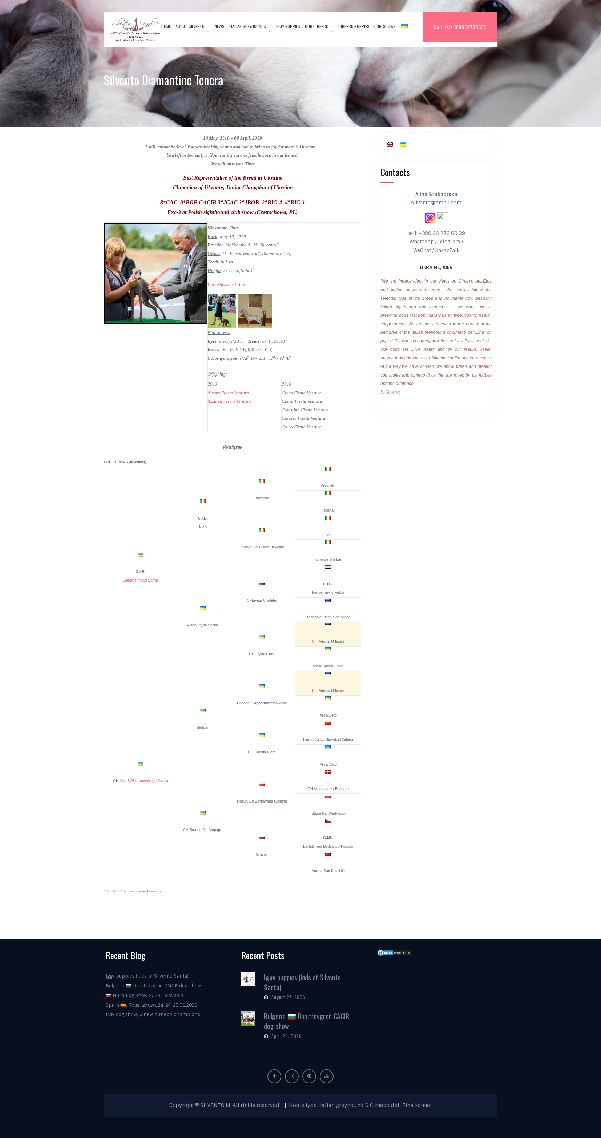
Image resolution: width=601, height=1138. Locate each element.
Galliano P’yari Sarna (140, 580)
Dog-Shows (385, 26)
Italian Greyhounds (247, 26)
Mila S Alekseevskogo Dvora (144, 781)
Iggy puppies (288, 26)
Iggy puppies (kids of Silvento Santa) (147, 976)
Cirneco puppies (353, 26)
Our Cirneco (316, 26)
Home (166, 26)
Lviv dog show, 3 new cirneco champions (153, 1015)
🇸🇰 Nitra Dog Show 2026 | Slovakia (144, 995)
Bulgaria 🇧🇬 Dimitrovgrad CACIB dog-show (153, 986)
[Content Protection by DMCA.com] (394, 952)
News (219, 26)
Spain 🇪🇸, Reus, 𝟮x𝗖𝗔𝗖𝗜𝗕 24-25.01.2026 (151, 1005)
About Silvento (190, 26)
